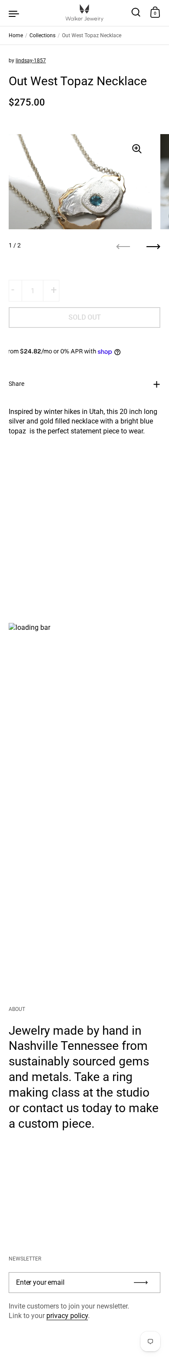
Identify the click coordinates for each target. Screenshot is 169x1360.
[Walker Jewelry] (84, 13)
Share (16, 383)
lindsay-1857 (31, 61)
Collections (42, 35)
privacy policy (67, 1316)
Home (16, 35)
